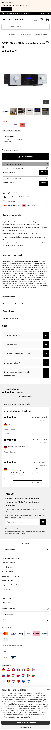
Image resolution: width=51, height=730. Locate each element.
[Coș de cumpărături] (47, 19)
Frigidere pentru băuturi (10, 585)
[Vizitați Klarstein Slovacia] (3, 675)
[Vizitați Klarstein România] (28, 675)
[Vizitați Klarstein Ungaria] (13, 675)
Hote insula (6, 594)
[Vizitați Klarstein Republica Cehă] (8, 675)
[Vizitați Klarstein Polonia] (18, 675)
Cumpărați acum (6, 9)
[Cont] (35, 19)
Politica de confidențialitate (12, 529)
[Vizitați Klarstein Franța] (18, 669)
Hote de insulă (7, 567)
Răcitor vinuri (6, 554)
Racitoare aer (7, 589)
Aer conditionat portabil (10, 558)
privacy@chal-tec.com (19, 533)
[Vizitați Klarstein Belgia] (8, 681)
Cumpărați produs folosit (13, 178)
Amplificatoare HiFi (41, 34)
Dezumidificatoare (8, 563)
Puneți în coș (27, 157)
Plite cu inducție (7, 598)
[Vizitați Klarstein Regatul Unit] (33, 669)
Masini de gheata (8, 580)
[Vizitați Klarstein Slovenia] (23, 681)
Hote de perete (7, 571)
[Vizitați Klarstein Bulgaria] (33, 675)
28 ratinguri (18, 51)
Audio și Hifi (12, 34)
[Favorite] (41, 19)
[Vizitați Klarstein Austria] (8, 669)
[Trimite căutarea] (4, 26)
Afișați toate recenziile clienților (28, 483)
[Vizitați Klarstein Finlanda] (3, 681)
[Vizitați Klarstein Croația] (23, 675)
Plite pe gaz (6, 603)
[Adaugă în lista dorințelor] (47, 42)
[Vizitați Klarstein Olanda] (13, 681)
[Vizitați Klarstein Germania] (3, 669)
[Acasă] (6, 34)
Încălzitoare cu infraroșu (10, 576)
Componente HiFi (26, 34)
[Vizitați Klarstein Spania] (28, 669)
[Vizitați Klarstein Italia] (23, 669)
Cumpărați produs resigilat (14, 168)
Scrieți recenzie (26, 397)
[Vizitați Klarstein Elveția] (13, 669)
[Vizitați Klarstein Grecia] (28, 681)
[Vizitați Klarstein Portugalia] (18, 681)
